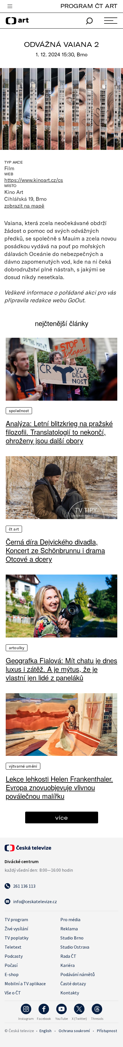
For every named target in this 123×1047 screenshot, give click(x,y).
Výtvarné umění (23, 766)
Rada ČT (68, 956)
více (61, 817)
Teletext (13, 947)
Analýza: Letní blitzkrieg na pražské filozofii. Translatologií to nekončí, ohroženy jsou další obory (59, 432)
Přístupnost (107, 1030)
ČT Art (14, 529)
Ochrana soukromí (74, 1030)
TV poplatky (16, 938)
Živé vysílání (16, 928)
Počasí (11, 965)
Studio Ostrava (74, 947)
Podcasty (14, 956)
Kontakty (69, 993)
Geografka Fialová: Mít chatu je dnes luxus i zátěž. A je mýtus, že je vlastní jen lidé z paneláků (61, 669)
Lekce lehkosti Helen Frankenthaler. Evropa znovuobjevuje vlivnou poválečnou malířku (59, 787)
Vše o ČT (13, 993)
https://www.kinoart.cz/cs (33, 180)
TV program (16, 919)
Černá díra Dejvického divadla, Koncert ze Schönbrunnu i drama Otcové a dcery (55, 550)
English (45, 1030)
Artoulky (16, 647)
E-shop (12, 974)
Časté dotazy (73, 983)
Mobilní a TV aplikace (25, 983)
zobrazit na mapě (24, 205)
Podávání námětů (77, 974)
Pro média (70, 919)
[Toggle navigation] (10, 6)
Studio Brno (72, 938)
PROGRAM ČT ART (88, 5)
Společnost (19, 410)
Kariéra (67, 965)
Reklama (69, 928)
